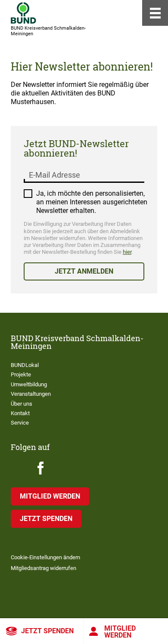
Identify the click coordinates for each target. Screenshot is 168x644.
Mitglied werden (120, 631)
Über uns (21, 404)
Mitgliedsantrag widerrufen (43, 568)
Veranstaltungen (31, 394)
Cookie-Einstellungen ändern (45, 557)
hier (127, 252)
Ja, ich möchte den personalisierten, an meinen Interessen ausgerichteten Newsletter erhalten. (91, 202)
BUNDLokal (25, 365)
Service (20, 422)
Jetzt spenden (47, 631)
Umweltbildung (29, 384)
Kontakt (20, 413)
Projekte (21, 374)
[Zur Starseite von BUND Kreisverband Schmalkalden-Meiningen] (23, 13)
